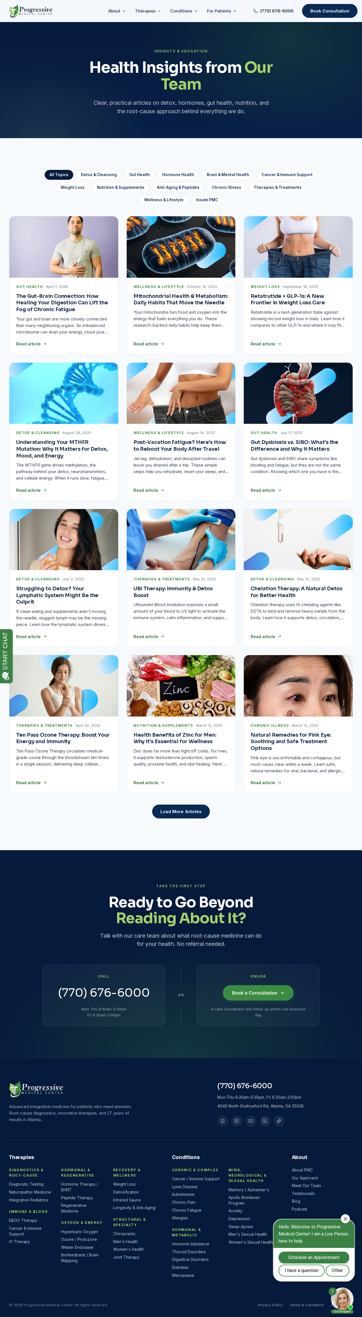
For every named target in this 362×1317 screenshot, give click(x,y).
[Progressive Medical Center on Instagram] (236, 1121)
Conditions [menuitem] (181, 11)
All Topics (58, 174)
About (299, 1157)
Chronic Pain (183, 1202)
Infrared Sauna (127, 1200)
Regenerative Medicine (74, 1208)
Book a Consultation (255, 993)
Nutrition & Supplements (121, 187)
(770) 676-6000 (277, 11)
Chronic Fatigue (186, 1210)
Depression (239, 1218)
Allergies (180, 1217)
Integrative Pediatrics (28, 1200)
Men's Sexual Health (248, 1234)
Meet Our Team (306, 1185)
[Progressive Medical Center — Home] (30, 11)
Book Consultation (329, 11)
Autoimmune (183, 1194)
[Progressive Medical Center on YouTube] (250, 1121)
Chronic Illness (226, 187)
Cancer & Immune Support (287, 174)
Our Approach (305, 1177)
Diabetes (180, 1267)
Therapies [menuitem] (145, 11)
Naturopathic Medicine (30, 1192)
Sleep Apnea (241, 1226)
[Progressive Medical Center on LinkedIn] (265, 1121)
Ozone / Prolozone (79, 1239)
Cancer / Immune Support (195, 1178)
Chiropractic (124, 1233)
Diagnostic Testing (26, 1184)
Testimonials (303, 1193)
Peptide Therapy (77, 1197)
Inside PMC (207, 200)
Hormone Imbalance (190, 1243)
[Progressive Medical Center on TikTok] (279, 1121)
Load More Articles (181, 811)
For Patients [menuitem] (219, 11)
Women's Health (128, 1249)
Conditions (186, 1157)
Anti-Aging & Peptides (178, 187)
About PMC (302, 1170)
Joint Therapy (126, 1257)
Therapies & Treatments (277, 187)
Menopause (183, 1275)
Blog (296, 1201)
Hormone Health (178, 174)
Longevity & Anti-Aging (134, 1207)
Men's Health (125, 1241)
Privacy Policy (270, 1305)
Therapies (21, 1157)
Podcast (299, 1209)
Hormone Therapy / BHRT (79, 1187)
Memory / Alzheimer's (249, 1189)
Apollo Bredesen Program (244, 1200)
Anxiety (235, 1210)
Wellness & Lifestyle (164, 200)
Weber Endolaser (77, 1247)
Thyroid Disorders (189, 1251)
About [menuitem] (114, 11)
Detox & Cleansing (99, 174)
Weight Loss (73, 187)
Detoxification (126, 1192)
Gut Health (139, 174)
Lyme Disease (185, 1186)
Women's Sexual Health (251, 1242)
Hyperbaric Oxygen (79, 1231)
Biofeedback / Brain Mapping (79, 1257)
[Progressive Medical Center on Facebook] (222, 1121)
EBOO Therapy (23, 1220)
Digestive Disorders (190, 1259)
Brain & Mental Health (228, 174)
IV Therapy (19, 1241)
